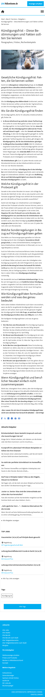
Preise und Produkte (9, 658)
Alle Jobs (5, 630)
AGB (13, 692)
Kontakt (5, 663)
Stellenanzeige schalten (10, 655)
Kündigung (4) (7, 596)
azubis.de (5, 680)
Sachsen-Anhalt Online (10, 678)
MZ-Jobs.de (6, 683)
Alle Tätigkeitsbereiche (10, 640)
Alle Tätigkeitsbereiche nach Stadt (14, 643)
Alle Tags (22, 606)
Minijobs (5, 645)
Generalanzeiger (8, 675)
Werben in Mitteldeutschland (12, 660)
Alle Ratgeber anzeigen (11, 520)
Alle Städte (6, 633)
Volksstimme (7, 673)
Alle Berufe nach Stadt (10, 638)
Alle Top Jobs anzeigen (11, 578)
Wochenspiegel (7, 685)
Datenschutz (21, 692)
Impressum (31, 692)
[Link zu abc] (10, 3)
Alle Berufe (6, 635)
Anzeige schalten (35, 3)
